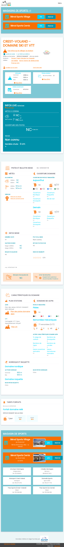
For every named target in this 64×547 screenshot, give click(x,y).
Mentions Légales (9, 544)
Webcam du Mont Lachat (17, 198)
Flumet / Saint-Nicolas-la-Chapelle (22, 58)
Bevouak (57, 546)
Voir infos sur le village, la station (20, 51)
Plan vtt (14, 327)
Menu (60, 3)
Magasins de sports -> (17, 10)
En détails (10, 108)
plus (48, 443)
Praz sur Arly (15, 63)
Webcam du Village (15, 196)
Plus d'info (19, 83)
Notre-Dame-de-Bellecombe (29, 61)
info (41, 17)
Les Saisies (14, 61)
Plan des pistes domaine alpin (20, 312)
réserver (50, 17)
